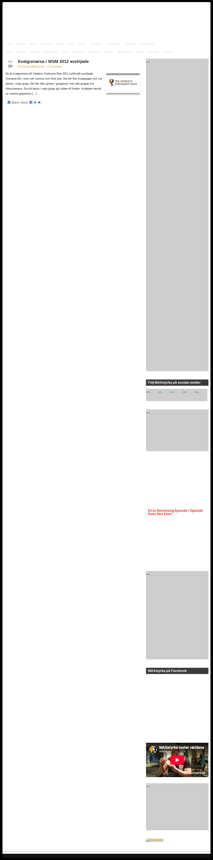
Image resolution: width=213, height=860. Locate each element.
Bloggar (20, 51)
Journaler (153, 51)
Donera (108, 51)
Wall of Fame (50, 51)
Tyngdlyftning (146, 44)
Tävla (65, 51)
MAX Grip (78, 51)
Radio (59, 44)
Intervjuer (46, 44)
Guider (82, 44)
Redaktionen (124, 51)
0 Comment (54, 66)
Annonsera (94, 51)
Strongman (96, 44)
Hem (9, 44)
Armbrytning (113, 44)
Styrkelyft (130, 44)
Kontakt (140, 51)
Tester (70, 44)
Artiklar (33, 44)
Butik (9, 51)
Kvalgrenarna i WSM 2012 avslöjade (53, 61)
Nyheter (20, 44)
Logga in (168, 51)
